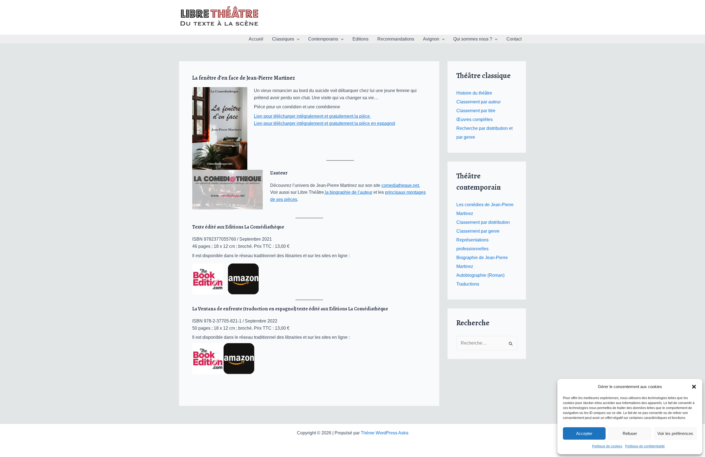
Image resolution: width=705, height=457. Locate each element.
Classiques (283, 39)
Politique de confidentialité (645, 446)
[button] (694, 386)
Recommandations (395, 39)
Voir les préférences (675, 433)
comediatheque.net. (400, 185)
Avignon (431, 39)
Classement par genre (478, 231)
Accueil (256, 39)
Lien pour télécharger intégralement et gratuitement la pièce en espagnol (324, 123)
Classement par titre (475, 110)
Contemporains (323, 39)
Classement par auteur (478, 102)
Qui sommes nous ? (472, 39)
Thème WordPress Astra (384, 433)
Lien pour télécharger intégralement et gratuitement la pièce (312, 116)
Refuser (630, 433)
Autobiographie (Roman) (480, 275)
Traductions (467, 284)
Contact (514, 39)
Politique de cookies (607, 446)
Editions (360, 39)
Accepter (584, 433)
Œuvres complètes (474, 119)
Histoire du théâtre (474, 93)
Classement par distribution (483, 222)
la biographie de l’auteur (348, 192)
